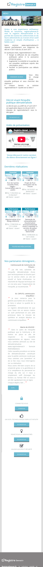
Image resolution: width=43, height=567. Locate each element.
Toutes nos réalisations (21, 246)
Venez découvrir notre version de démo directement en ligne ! (22, 156)
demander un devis (16, 77)
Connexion (21, 408)
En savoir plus (14, 117)
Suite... (13, 388)
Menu (5, 13)
